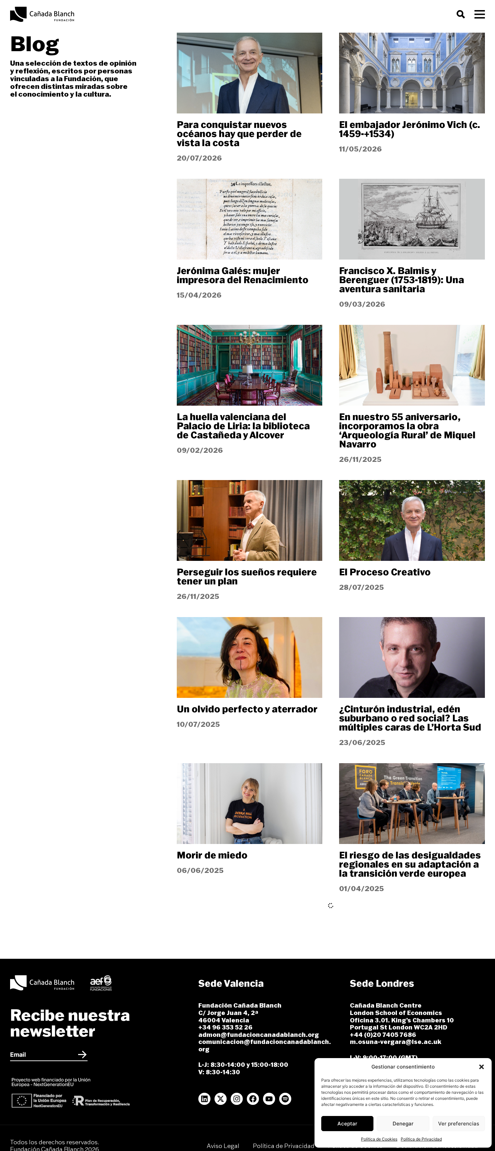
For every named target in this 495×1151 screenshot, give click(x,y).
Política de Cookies (379, 1139)
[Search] (462, 14)
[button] (481, 1066)
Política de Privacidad (421, 1139)
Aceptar (347, 1123)
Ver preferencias (458, 1123)
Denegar (403, 1123)
